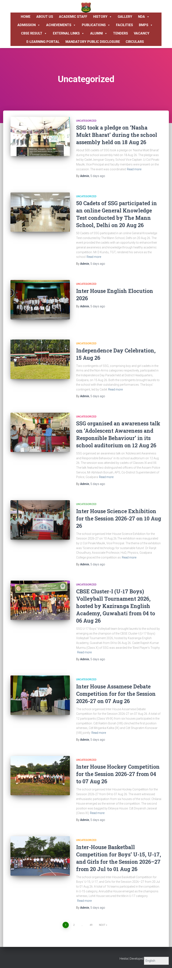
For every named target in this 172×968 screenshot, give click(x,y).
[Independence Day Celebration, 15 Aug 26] (40, 359)
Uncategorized (86, 120)
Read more (134, 169)
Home (25, 17)
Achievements (58, 25)
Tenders (120, 33)
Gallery (125, 17)
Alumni (96, 33)
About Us (44, 17)
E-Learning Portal (43, 42)
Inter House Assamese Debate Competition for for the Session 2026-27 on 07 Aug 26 (116, 694)
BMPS (143, 25)
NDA (141, 17)
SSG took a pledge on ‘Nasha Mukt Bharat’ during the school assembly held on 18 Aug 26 (116, 135)
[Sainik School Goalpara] (86, 7)
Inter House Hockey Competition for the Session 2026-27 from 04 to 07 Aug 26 (118, 774)
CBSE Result (31, 33)
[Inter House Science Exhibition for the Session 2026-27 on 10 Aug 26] (40, 519)
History (100, 17)
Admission (26, 25)
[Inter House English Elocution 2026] (40, 299)
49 (91, 924)
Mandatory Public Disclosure (92, 42)
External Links (66, 33)
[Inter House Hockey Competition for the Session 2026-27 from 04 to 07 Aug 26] (40, 775)
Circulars (135, 42)
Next (102, 924)
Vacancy (141, 33)
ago (97, 176)
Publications (94, 25)
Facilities (124, 25)
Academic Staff (73, 17)
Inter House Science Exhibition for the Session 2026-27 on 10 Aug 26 (118, 518)
